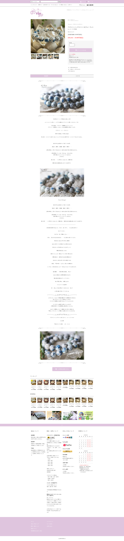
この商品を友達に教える (73, 67)
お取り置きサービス (46, 4)
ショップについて (34, 4)
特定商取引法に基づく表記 (73, 57)
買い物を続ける (72, 71)
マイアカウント (50, 521)
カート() (91, 1)
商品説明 (46, 75)
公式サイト (70, 4)
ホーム (69, 19)
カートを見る (72, 54)
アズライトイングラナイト (74, 20)
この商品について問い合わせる (74, 69)
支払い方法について (35, 523)
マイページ (84, 1)
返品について (71, 55)
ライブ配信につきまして (63, 4)
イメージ (78, 75)
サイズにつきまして (54, 4)
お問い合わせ (49, 526)
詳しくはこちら (50, 497)
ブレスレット (73, 19)
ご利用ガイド (40, 4)
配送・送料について (35, 526)
